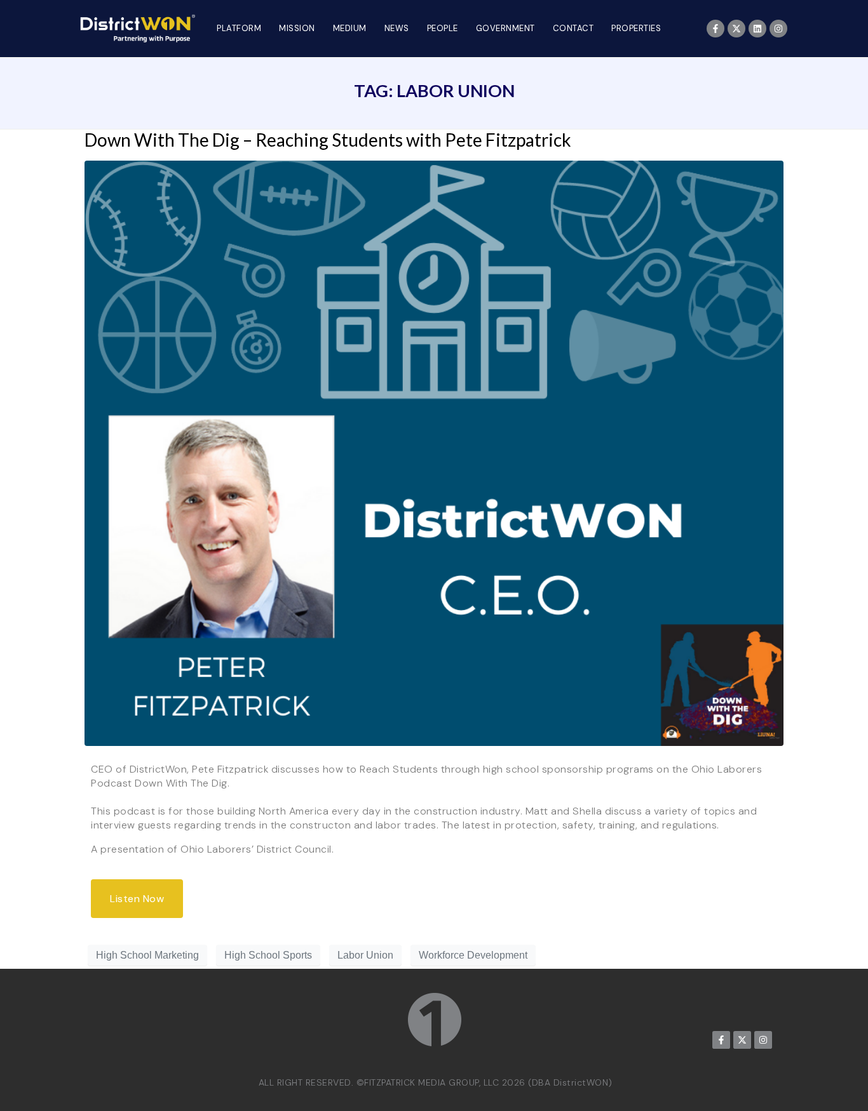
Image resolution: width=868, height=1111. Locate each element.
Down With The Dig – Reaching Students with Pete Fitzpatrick (328, 139)
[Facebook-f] (715, 28)
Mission (297, 28)
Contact (573, 28)
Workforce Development (473, 955)
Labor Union (365, 955)
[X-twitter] (736, 28)
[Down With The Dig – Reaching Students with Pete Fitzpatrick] (434, 453)
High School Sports (268, 955)
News (396, 28)
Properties (636, 28)
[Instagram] (778, 28)
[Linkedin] (757, 28)
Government (505, 28)
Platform (239, 28)
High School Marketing (147, 955)
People (442, 28)
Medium (350, 28)
